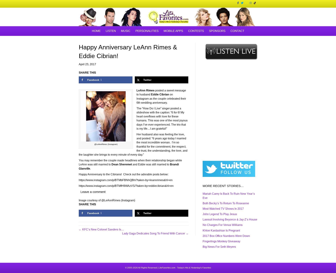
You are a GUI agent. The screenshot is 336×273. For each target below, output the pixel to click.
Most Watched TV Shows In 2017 (223, 208)
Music (125, 31)
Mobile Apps (173, 31)
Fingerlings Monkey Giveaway (221, 241)
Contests (196, 31)
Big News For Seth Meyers (219, 246)
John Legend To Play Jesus (220, 214)
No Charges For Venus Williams (223, 224)
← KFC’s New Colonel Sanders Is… (101, 229)
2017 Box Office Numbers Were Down (226, 235)
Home (96, 31)
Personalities (147, 31)
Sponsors (217, 31)
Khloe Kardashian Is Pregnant (221, 230)
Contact (237, 31)
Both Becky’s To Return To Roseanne (226, 203)
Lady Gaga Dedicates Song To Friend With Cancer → (155, 233)
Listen (111, 31)
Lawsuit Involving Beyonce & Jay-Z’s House (230, 219)
